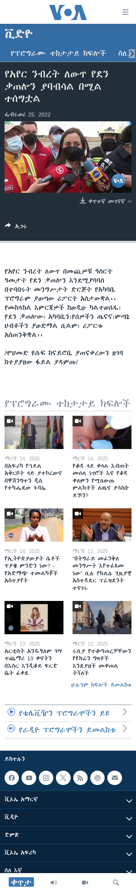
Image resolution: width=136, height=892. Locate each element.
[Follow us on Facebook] (12, 778)
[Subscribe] (114, 778)
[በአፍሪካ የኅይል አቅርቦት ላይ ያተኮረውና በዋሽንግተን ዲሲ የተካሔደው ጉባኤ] (34, 432)
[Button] (16, 228)
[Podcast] (97, 778)
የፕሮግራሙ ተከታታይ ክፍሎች (58, 53)
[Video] (85, 882)
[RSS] (80, 778)
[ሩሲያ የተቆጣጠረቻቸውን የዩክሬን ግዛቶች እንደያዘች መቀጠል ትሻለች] (102, 617)
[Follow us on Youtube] (29, 778)
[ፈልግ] (116, 882)
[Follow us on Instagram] (46, 778)
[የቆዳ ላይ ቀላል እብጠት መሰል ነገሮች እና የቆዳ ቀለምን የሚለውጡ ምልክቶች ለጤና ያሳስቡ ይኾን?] (102, 432)
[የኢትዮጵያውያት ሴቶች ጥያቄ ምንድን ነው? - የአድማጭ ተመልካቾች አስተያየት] (34, 525)
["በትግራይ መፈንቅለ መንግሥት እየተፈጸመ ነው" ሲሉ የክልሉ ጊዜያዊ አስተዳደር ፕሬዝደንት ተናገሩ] (102, 525)
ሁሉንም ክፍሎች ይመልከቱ (101, 685)
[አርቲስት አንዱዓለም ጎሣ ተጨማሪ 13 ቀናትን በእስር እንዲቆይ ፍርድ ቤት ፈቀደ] (34, 617)
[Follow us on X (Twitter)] (63, 778)
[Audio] (53, 882)
